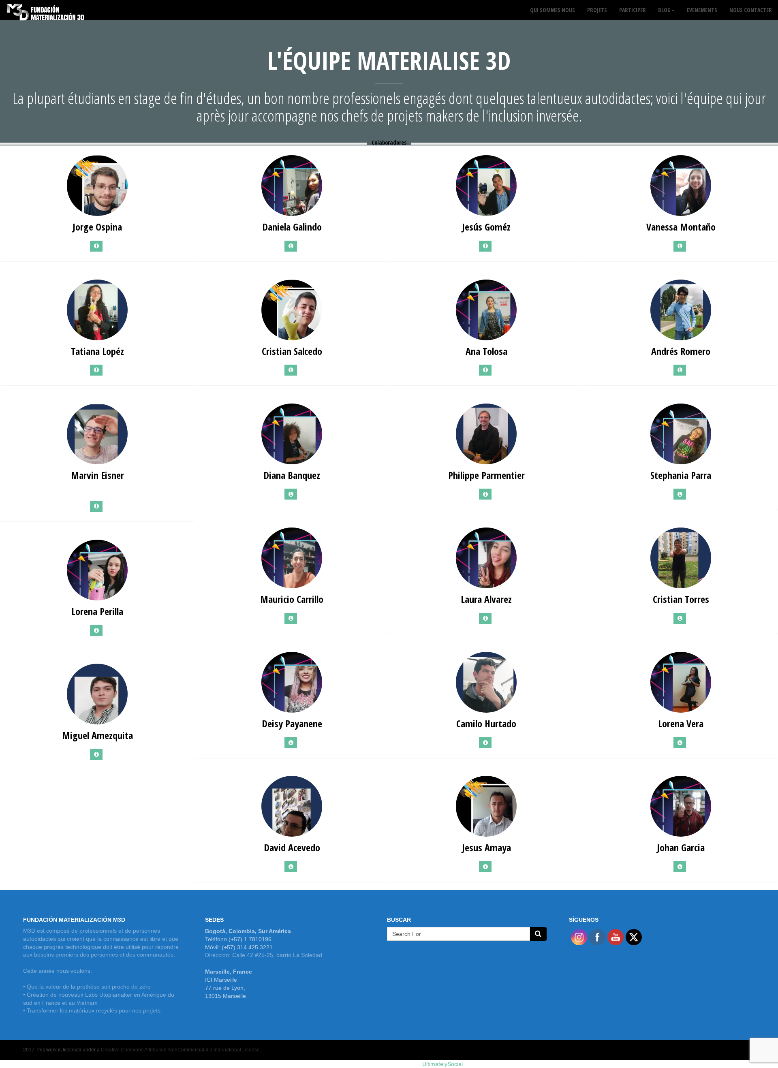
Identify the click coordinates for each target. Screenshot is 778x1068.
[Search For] (538, 934)
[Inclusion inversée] (45, 10)
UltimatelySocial (442, 1064)
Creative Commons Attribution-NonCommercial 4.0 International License (180, 1050)
